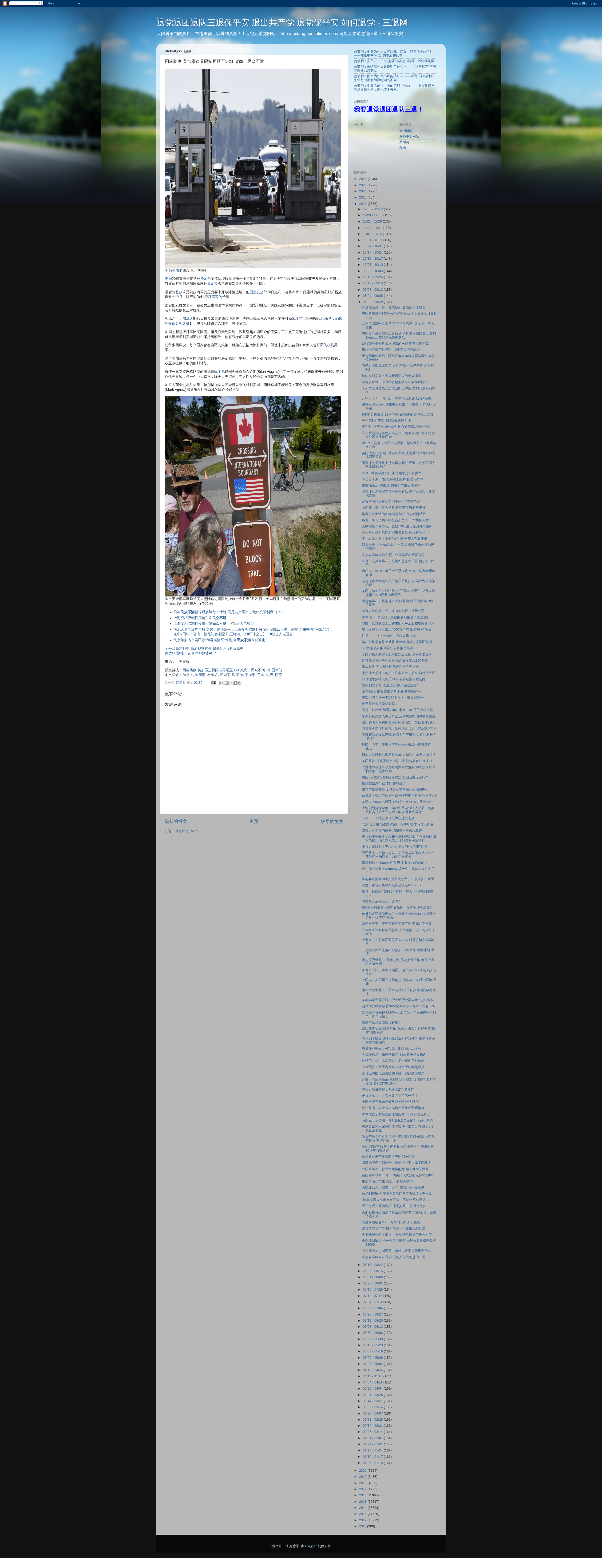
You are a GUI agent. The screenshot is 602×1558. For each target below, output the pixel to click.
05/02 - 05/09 (373, 1357)
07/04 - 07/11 (373, 1302)
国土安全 (257, 292)
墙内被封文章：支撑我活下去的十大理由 (391, 376)
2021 (363, 204)
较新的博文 (176, 821)
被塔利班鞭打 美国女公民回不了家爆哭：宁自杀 (397, 1194)
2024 (363, 191)
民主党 (219, 372)
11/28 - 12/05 (373, 215)
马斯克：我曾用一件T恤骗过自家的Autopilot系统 (397, 1120)
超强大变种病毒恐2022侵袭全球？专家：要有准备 (398, 1006)
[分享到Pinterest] (239, 683)
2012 (363, 1520)
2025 (363, 185)
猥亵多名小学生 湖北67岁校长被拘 (387, 1181)
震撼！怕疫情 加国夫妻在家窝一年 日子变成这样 (397, 710)
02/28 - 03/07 (373, 1413)
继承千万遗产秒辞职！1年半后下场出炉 (391, 349)
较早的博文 (332, 821)
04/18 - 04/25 (373, 1370)
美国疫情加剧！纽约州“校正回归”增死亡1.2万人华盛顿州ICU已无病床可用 (398, 592)
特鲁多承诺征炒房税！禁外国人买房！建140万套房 (399, 728)
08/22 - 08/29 (373, 302)
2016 (363, 1495)
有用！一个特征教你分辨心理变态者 (388, 818)
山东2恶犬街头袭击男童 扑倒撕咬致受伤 (391, 691)
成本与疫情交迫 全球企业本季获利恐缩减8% (394, 789)
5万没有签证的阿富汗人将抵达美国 (387, 648)
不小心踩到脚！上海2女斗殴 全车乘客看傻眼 (394, 539)
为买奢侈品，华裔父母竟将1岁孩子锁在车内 (394, 1055)
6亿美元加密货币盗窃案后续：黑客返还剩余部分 (397, 907)
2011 (363, 1526)
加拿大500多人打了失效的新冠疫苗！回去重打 (396, 617)
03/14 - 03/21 (373, 1401)
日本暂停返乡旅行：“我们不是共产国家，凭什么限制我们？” (228, 612)
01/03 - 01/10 (373, 1463)
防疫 (278, 675)
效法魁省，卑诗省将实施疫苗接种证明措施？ (395, 1108)
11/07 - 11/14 (373, 234)
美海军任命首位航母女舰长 (381, 1022)
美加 (175, 270)
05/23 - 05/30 (373, 1339)
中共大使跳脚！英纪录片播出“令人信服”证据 (394, 846)
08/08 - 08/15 (373, 1271)
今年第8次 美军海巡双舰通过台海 (386, 420)
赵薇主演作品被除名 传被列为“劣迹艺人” (391, 501)
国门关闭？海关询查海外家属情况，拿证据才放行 (398, 722)
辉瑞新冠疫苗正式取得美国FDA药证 (388, 1156)
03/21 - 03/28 (373, 1395)
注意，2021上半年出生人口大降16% (389, 636)
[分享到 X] (230, 683)
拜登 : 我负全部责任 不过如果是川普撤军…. (394, 473)
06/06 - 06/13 (373, 1326)
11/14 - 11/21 (373, 228)
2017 (363, 1489)
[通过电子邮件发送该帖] (213, 682)
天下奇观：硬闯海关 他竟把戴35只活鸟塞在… (395, 1206)
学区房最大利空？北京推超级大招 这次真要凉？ (397, 654)
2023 (363, 197)
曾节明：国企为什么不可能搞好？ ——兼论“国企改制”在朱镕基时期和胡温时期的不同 (395, 78)
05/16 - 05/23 (373, 1345)
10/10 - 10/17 (373, 258)
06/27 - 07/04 (373, 1308)
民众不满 (227, 675)
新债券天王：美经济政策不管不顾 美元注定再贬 (397, 924)
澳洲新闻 (405, 131)
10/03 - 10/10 (373, 264)
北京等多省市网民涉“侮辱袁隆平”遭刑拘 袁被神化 (219, 640)
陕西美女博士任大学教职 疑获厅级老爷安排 (393, 507)
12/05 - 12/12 (373, 209)
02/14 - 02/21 (373, 1425)
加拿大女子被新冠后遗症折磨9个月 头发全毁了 (396, 1114)
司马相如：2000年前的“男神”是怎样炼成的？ (395, 863)
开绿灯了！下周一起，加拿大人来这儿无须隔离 (396, 398)
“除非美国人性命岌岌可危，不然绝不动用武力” (396, 1200)
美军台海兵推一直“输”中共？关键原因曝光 (393, 698)
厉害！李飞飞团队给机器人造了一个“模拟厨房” (396, 520)
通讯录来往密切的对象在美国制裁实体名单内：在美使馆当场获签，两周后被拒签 (398, 854)
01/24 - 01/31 (373, 1444)
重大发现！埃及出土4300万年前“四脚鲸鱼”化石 (396, 629)
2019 (363, 1477)
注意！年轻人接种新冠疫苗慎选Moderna (391, 885)
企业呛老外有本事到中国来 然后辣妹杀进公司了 (397, 1234)
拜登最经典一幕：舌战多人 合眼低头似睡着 (393, 307)
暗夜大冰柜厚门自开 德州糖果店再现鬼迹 (392, 830)
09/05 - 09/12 (373, 289)
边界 (269, 675)
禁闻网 (404, 142)
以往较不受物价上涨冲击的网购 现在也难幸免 (395, 343)
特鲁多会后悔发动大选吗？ (381, 901)
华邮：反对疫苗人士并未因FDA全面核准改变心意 (398, 623)
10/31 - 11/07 (373, 240)
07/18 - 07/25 (373, 1289)
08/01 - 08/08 (373, 1277)
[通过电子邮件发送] (221, 683)
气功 (402, 148)
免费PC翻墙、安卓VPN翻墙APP (190, 653)
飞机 (327, 345)
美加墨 (205, 279)
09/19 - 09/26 (373, 277)
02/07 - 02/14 (373, 1432)
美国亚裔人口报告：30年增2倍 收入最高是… (395, 1187)
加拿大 (187, 318)
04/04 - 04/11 (373, 1382)
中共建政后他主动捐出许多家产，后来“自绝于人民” (399, 673)
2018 (363, 1483)
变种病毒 (212, 297)
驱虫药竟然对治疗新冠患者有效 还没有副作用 (395, 532)
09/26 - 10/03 (373, 271)
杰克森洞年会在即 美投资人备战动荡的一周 (393, 1257)
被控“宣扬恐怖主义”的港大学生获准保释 (391, 485)
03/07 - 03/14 (373, 1407)
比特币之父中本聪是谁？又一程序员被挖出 (393, 1061)
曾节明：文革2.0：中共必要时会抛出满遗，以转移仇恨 (394, 61)
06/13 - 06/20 (373, 1320)
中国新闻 (275, 670)
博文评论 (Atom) (187, 831)
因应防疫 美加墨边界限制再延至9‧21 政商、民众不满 (223, 670)
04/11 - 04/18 (373, 1376)
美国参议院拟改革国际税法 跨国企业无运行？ (395, 777)
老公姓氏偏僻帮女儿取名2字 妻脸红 (388, 1089)
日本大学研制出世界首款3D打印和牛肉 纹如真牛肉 (399, 755)
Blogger (311, 1546)
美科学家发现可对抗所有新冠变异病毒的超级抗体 (398, 1000)
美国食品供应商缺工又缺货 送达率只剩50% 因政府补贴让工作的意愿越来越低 (399, 335)
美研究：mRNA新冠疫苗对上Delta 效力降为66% (397, 802)
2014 (363, 1508)
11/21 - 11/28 (373, 221)
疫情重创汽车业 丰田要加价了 (384, 783)
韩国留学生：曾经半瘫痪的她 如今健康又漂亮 (395, 1169)
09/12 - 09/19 (373, 283)
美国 (168, 279)
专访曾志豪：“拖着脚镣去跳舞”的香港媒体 (393, 479)
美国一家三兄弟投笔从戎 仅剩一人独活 (390, 1102)
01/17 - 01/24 (373, 1450)
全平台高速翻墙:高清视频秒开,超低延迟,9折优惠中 (204, 648)
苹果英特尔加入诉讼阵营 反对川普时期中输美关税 (398, 716)
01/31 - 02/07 (373, 1438)
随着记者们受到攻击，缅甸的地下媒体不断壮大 (396, 1163)
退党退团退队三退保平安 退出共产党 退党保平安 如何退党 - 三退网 (282, 22)
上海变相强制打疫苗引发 (200, 618)
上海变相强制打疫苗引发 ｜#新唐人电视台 (214, 623)
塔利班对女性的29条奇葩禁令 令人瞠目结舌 (394, 514)
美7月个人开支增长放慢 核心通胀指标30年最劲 (396, 427)
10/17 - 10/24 (373, 252)
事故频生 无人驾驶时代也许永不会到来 (390, 666)
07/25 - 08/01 (373, 1283)
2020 (363, 1470)
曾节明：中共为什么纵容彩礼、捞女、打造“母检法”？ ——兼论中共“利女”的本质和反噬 (393, 53)
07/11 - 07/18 (373, 1296)
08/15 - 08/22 (373, 1265)
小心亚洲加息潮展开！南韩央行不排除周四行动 (396, 1251)
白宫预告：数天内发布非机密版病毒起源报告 (395, 1067)
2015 (363, 1501)
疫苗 (299, 318)
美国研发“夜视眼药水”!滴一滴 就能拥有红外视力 (397, 761)
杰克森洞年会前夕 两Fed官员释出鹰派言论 (393, 555)
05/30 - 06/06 (373, 1333)
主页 (254, 821)
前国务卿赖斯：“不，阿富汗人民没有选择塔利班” (397, 1175)
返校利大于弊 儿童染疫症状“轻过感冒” (390, 685)
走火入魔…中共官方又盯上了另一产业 (390, 1095)
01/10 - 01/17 (373, 1457)
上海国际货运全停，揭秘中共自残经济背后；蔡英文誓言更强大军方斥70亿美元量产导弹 (398, 810)
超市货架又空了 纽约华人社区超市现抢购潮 (393, 1228)
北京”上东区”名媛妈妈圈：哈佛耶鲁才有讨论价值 (397, 824)
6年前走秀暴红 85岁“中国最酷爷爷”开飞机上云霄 (397, 414)
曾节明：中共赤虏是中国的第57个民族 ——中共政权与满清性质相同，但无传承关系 (394, 87)
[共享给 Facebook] (235, 683)
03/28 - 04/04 (373, 1388)
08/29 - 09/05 (373, 296)
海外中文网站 (409, 136)
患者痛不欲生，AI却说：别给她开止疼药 (391, 1048)
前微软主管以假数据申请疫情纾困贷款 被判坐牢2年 (399, 796)
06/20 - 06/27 (373, 1314)
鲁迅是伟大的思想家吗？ (380, 704)
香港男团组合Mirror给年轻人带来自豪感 (391, 1222)
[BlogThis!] (226, 683)
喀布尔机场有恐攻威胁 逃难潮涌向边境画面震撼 (397, 642)
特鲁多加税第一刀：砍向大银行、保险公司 (393, 611)
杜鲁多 (209, 284)
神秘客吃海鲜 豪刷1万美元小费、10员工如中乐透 (398, 879)
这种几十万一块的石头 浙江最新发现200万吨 (395, 660)
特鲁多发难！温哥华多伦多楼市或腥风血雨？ (395, 382)
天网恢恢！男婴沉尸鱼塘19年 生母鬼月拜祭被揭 (397, 526)
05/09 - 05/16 (373, 1351)
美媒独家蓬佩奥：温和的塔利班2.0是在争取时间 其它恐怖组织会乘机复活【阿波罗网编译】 (399, 838)
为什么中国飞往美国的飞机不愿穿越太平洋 (393, 1073)
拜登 (175, 292)
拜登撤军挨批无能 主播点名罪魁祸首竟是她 (393, 679)
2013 (363, 1514)
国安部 (200, 675)
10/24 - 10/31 (373, 246)
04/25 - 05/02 (373, 1364)
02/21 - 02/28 (373, 1419)
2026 (363, 179)
